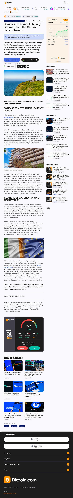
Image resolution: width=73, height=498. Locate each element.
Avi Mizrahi (10, 66)
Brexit (6, 426)
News (27, 21)
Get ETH (66, 19)
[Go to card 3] (57, 61)
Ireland (22, 426)
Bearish (22, 348)
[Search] (64, 2)
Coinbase (14, 426)
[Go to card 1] (55, 61)
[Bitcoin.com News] (8, 3)
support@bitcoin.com (10, 493)
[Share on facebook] (18, 66)
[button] (37, 60)
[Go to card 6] (60, 61)
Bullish (34, 348)
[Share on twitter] (21, 66)
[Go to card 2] (56, 61)
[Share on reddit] (24, 66)
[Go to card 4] (58, 61)
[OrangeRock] (13, 12)
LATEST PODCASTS (52, 164)
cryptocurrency (9, 117)
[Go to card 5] (59, 61)
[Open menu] (68, 2)
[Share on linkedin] (28, 66)
